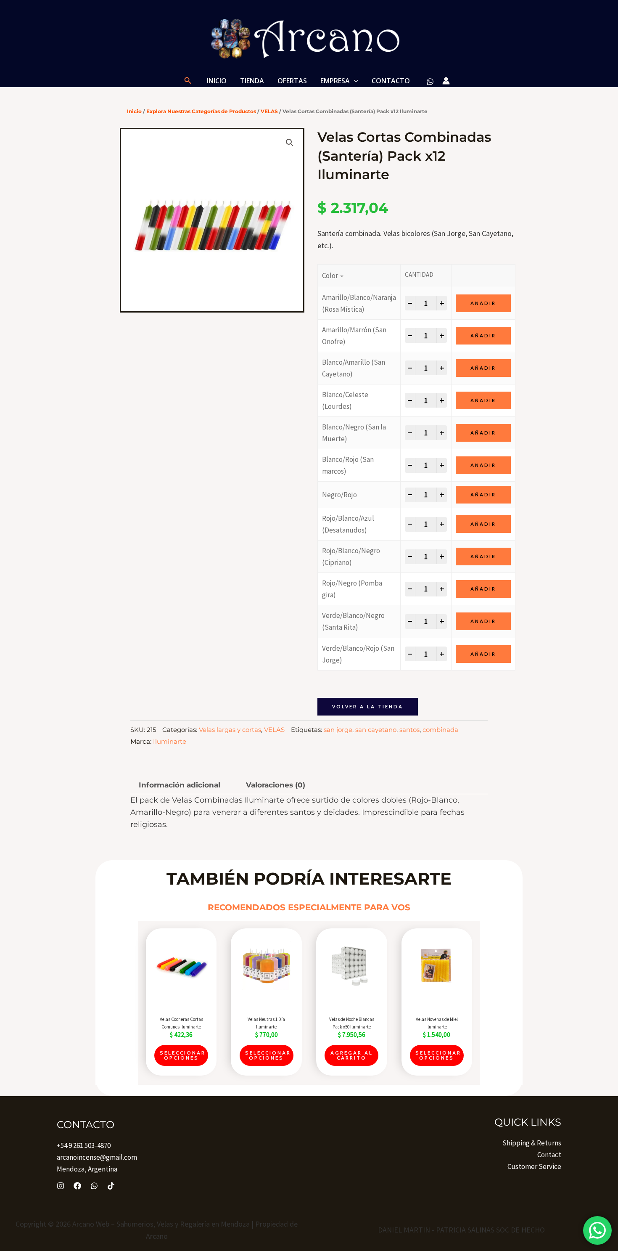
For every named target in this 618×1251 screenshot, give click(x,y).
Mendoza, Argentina (87, 1169)
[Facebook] (77, 1186)
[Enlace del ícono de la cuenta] (446, 81)
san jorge (338, 730)
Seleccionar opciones (183, 1055)
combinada (440, 730)
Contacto (391, 80)
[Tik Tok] (111, 1186)
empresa (335, 80)
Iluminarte (169, 741)
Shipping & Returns (531, 1143)
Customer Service (534, 1166)
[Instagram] (60, 1186)
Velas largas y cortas (230, 730)
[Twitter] (94, 1186)
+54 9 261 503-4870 (84, 1145)
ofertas (292, 80)
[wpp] (430, 81)
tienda (252, 80)
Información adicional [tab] (179, 785)
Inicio (217, 80)
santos (409, 730)
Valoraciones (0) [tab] (275, 785)
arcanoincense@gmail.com (97, 1157)
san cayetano (375, 730)
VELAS (269, 111)
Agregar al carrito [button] (351, 1055)
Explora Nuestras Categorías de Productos (201, 111)
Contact (549, 1154)
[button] (188, 80)
